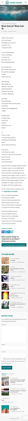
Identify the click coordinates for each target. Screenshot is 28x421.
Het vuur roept (14, 296)
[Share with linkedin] (8, 231)
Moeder (12, 278)
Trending (3, 373)
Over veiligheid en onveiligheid (15, 409)
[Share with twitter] (5, 231)
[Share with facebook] (2, 231)
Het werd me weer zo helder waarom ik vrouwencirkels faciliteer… (17, 381)
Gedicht (4, 23)
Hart (21, 302)
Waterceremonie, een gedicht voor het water (18, 391)
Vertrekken (13, 23)
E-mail (3, 352)
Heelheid (8, 23)
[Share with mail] (11, 231)
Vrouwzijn (22, 389)
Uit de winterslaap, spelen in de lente (17, 304)
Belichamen (13, 284)
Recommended (10, 373)
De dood (23, 293)
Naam (3, 344)
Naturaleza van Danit (10, 191)
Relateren (17, 258)
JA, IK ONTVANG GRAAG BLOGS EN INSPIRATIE (14, 245)
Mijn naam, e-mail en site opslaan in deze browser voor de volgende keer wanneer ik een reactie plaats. (13, 361)
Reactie (4, 325)
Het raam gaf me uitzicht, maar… (17, 269)
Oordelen (12, 260)
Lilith (2, 400)
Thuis (11, 286)
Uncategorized (18, 276)
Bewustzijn (19, 293)
